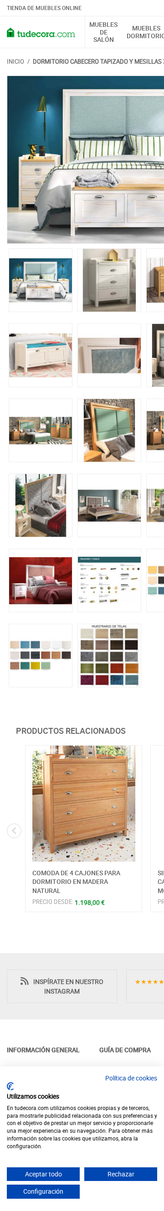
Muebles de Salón (103, 32)
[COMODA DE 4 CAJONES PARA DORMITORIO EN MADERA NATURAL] (84, 804)
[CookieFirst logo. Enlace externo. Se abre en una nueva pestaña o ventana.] (10, 1086)
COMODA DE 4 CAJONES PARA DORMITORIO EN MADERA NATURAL (76, 881)
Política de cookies (131, 1078)
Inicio (15, 61)
